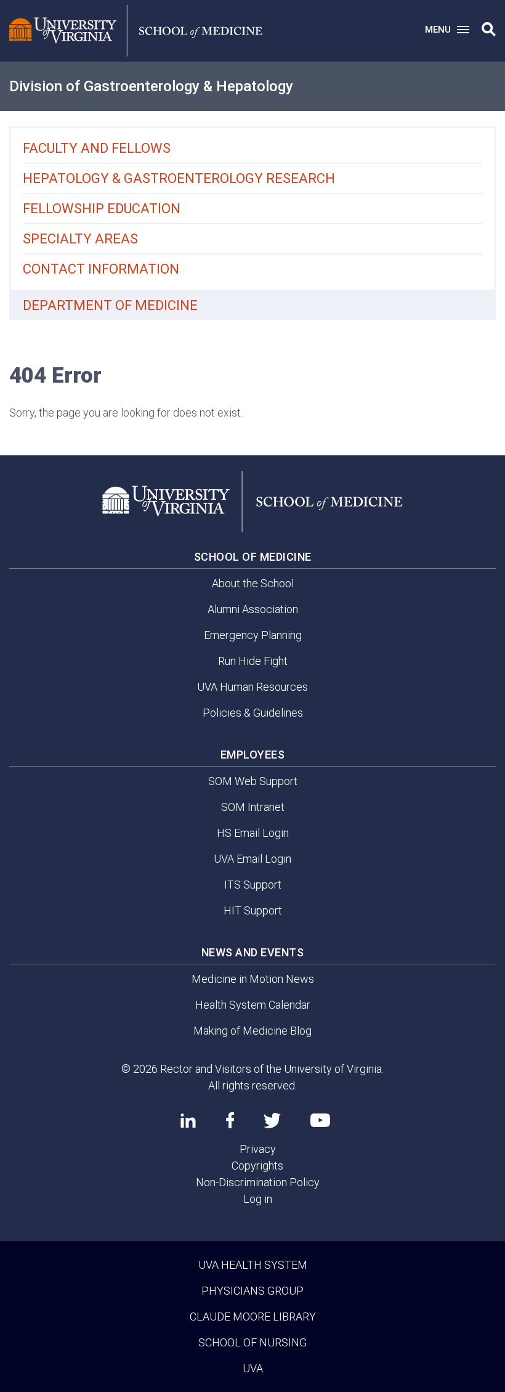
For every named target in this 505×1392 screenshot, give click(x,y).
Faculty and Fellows (97, 148)
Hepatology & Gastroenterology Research (179, 178)
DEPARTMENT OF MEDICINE (110, 305)
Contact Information (101, 269)
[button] (489, 29)
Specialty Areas (80, 238)
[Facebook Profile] (230, 1120)
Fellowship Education (101, 208)
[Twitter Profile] (272, 1120)
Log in (257, 1198)
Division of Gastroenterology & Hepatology (151, 86)
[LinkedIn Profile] (188, 1120)
